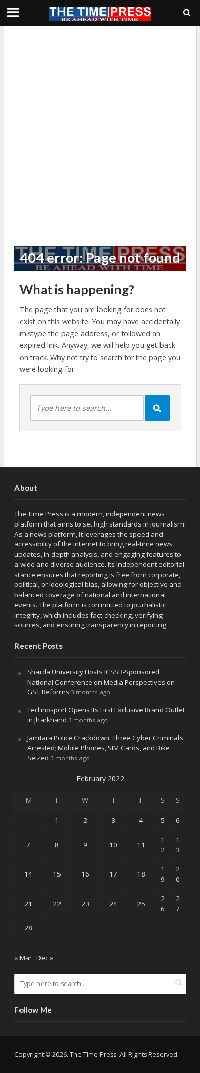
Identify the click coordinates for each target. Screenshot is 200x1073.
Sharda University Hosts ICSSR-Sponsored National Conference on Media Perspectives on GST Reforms (101, 682)
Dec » (44, 957)
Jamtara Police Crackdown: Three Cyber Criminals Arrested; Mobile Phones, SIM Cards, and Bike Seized (105, 748)
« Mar (23, 957)
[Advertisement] (100, 135)
